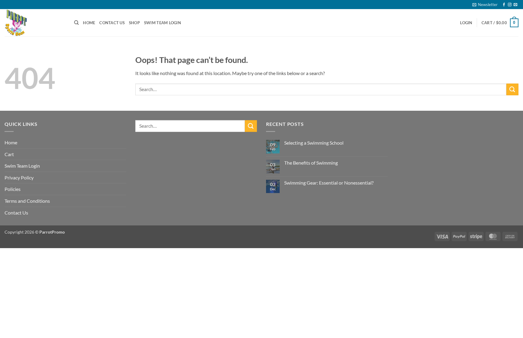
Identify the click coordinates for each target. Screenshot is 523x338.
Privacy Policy (19, 177)
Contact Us (112, 22)
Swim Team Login (162, 22)
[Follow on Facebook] (504, 5)
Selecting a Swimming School (314, 143)
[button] (485, 4)
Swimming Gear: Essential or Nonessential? (328, 182)
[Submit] (512, 89)
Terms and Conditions (27, 201)
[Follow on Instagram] (509, 5)
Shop (134, 22)
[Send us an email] (515, 5)
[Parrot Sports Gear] (35, 22)
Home (89, 22)
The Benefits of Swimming (311, 163)
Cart (9, 154)
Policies (13, 189)
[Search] (76, 22)
